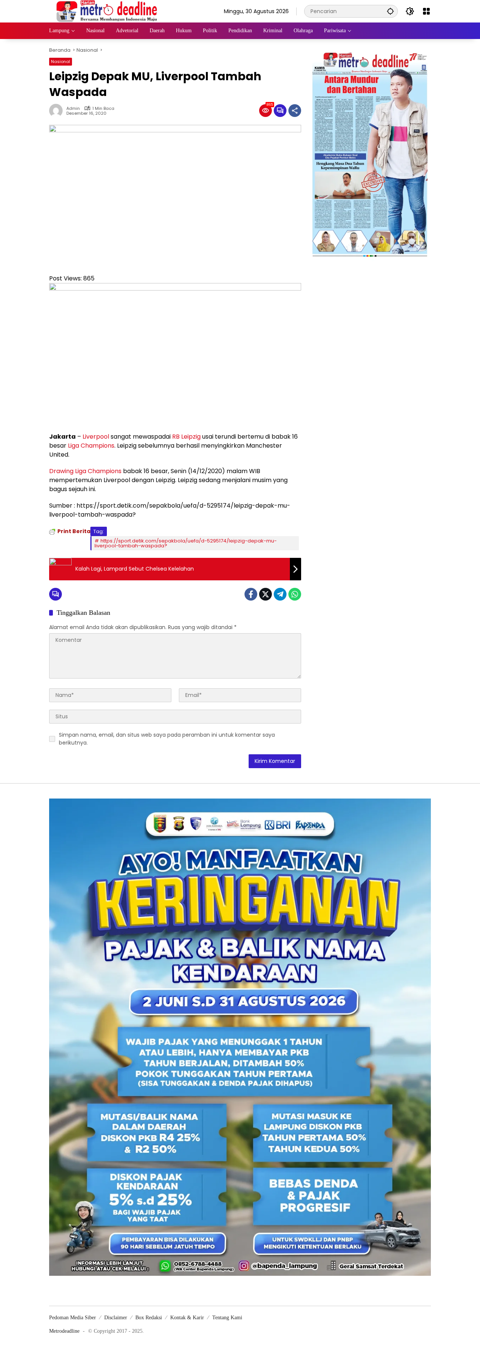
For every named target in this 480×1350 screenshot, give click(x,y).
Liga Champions (91, 445)
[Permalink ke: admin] (57, 110)
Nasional (60, 61)
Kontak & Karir (187, 1317)
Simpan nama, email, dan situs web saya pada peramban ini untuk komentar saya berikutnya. (167, 738)
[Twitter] (265, 594)
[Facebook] (250, 594)
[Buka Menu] (426, 11)
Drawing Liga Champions (85, 471)
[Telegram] (280, 594)
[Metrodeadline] (105, 11)
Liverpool (95, 436)
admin (73, 108)
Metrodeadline (64, 1331)
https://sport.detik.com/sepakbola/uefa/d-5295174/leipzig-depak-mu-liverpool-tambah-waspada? (185, 543)
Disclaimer (115, 1317)
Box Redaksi (148, 1317)
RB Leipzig (186, 436)
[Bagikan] (294, 110)
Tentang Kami (227, 1317)
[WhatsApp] (294, 594)
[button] (390, 11)
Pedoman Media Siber (72, 1317)
